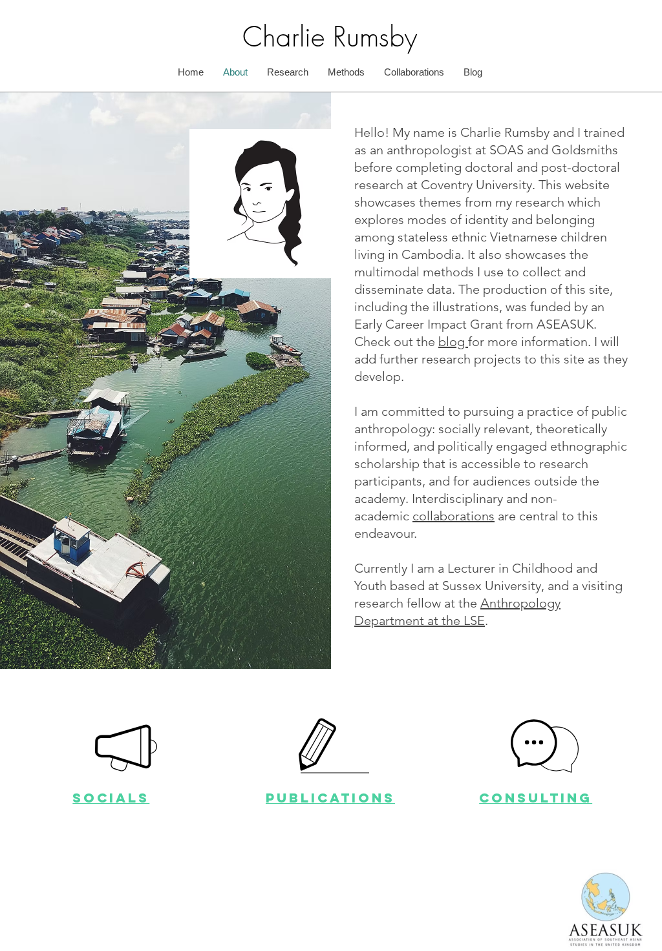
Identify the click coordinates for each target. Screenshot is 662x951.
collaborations (453, 516)
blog (453, 341)
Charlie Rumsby (329, 37)
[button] (545, 746)
